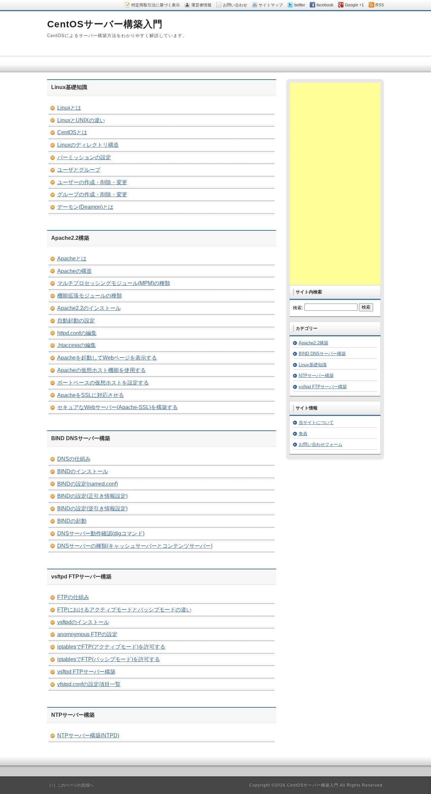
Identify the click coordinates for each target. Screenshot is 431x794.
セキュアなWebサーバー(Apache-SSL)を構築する (117, 407)
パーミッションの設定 (84, 157)
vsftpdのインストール (83, 622)
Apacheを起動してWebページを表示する (107, 358)
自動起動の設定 (76, 320)
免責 (303, 433)
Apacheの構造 (74, 271)
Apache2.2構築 (313, 342)
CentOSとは (72, 132)
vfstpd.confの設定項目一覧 (89, 684)
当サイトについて (316, 422)
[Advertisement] (335, 184)
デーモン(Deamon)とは (85, 207)
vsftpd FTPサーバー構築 (86, 672)
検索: (298, 307)
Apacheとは (72, 258)
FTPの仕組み (73, 597)
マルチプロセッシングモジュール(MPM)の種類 (113, 283)
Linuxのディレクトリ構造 (88, 145)
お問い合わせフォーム (320, 444)
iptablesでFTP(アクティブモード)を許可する (111, 647)
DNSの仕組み (74, 459)
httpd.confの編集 (77, 333)
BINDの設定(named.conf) (87, 484)
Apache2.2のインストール (89, 308)
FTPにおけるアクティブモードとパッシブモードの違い (124, 610)
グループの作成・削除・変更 (92, 194)
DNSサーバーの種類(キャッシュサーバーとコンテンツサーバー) (134, 546)
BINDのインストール (82, 471)
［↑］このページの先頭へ (70, 785)
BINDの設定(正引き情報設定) (92, 496)
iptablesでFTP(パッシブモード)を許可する (108, 659)
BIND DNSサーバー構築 (322, 353)
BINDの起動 (72, 521)
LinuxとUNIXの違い (81, 120)
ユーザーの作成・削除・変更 (92, 182)
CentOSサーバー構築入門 (105, 24)
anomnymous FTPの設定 (87, 634)
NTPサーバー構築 (316, 375)
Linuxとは (69, 108)
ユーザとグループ (78, 170)
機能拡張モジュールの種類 (89, 296)
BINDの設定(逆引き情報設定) (92, 508)
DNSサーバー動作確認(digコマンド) (100, 533)
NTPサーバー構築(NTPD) (88, 735)
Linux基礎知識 (313, 364)
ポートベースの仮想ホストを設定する (103, 383)
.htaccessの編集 (76, 345)
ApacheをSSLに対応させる (90, 395)
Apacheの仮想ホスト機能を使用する (101, 370)
